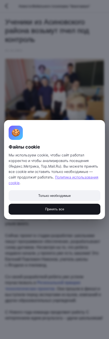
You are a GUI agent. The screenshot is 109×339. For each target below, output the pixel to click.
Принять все (54, 209)
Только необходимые (54, 196)
